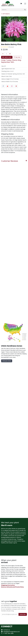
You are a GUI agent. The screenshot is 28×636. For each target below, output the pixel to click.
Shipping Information (8, 585)
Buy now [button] (17, 57)
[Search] (25, 9)
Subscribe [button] (23, 614)
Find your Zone (6, 361)
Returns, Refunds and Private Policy (12, 587)
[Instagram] (12, 86)
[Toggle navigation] (25, 3)
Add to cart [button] (7, 57)
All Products (6, 14)
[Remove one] (3, 53)
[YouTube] (7, 86)
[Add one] (10, 53)
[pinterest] (16, 86)
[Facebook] (3, 86)
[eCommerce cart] (21, 3)
